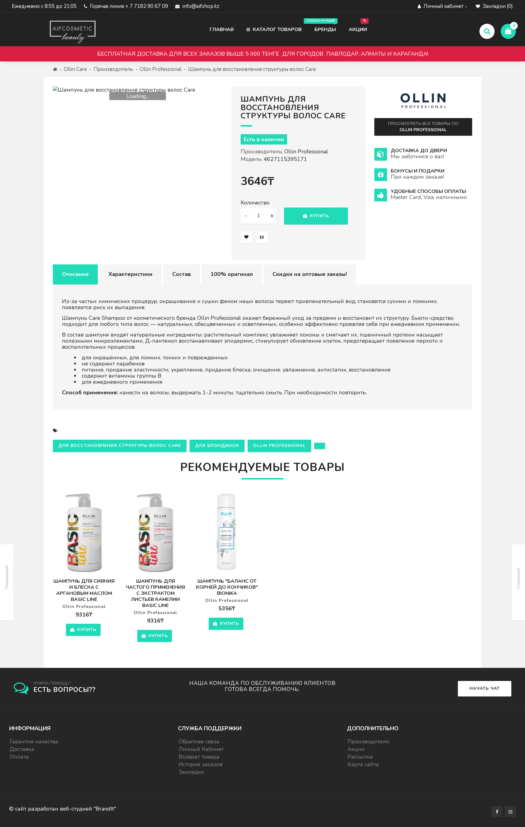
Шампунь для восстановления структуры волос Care (252, 69)
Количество (255, 203)
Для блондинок (217, 445)
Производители (368, 741)
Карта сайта (363, 764)
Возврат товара (199, 756)
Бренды (322, 26)
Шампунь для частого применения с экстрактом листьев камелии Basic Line (155, 593)
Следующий (518, 578)
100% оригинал (232, 274)
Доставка (22, 749)
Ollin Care (75, 69)
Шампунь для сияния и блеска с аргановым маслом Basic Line (84, 590)
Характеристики (130, 274)
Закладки (191, 772)
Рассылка (360, 756)
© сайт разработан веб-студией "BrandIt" (62, 808)
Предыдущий (6, 577)
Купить (318, 216)
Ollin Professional (160, 69)
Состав (181, 274)
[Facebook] (497, 811)
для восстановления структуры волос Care (119, 445)
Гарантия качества (34, 741)
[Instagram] (510, 811)
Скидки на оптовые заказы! (310, 274)
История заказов (201, 764)
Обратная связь (199, 741)
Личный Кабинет (201, 749)
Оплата (19, 756)
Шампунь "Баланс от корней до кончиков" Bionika (227, 587)
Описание (75, 274)
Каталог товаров (277, 29)
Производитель (113, 69)
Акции (358, 26)
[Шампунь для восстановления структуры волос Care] (137, 90)
